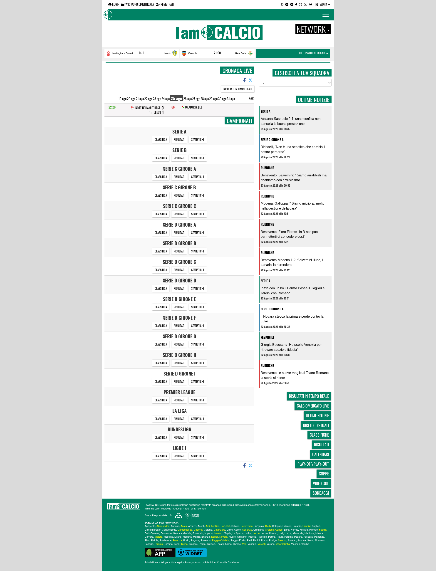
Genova (177, 533)
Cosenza (247, 529)
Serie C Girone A (272, 139)
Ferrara (304, 529)
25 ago (176, 98)
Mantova (309, 533)
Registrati (167, 4)
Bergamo (259, 526)
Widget (164, 562)
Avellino (215, 526)
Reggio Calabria (220, 540)
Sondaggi (321, 493)
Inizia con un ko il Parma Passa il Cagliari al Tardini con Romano (293, 290)
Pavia (280, 536)
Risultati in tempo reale (237, 89)
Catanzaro (219, 529)
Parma (271, 536)
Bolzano (286, 526)
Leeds (167, 53)
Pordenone (165, 540)
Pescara (308, 536)
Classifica (161, 139)
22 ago (148, 98)
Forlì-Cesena (152, 533)
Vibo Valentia (283, 544)
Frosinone (166, 533)
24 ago (165, 98)
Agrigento (150, 526)
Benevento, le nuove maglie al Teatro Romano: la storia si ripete (295, 375)
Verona (271, 544)
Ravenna (206, 540)
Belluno (235, 526)
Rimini (256, 540)
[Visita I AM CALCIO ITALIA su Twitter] (305, 4)
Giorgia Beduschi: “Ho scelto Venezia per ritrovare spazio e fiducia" (291, 347)
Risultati (179, 139)
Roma (264, 540)
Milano (177, 536)
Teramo (168, 544)
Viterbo (305, 544)
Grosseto (198, 533)
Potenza (177, 540)
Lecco (264, 533)
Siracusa (320, 540)
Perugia (288, 536)
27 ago (196, 98)
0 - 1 (141, 53)
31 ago (231, 98)
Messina (168, 536)
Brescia (297, 526)
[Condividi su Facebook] (244, 80)
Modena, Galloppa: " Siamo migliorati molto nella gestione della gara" (292, 205)
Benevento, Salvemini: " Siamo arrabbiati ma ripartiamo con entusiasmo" (294, 177)
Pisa (147, 540)
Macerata (298, 533)
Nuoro (232, 536)
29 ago (213, 98)
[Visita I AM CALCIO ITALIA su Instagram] (300, 4)
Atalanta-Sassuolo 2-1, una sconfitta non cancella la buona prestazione (290, 121)
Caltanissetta (169, 529)
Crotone (269, 529)
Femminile (267, 337)
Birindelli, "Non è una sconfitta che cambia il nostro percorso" (293, 149)
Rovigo (273, 540)
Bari (223, 526)
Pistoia (154, 540)
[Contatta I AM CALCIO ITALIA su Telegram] (286, 4)
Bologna (276, 526)
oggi (251, 98)
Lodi (281, 533)
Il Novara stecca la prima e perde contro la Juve (292, 318)
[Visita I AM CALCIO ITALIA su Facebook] (296, 4)
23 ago (157, 98)
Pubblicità (209, 562)
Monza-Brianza (201, 536)
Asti (208, 526)
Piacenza (319, 536)
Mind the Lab (152, 508)
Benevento (247, 526)
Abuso (198, 562)
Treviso (211, 544)
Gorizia (187, 533)
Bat (228, 526)
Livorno (273, 533)
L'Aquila (227, 533)
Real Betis (240, 53)
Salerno (282, 540)
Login (115, 4)
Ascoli (201, 526)
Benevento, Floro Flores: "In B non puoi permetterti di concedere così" (289, 234)
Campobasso (185, 529)
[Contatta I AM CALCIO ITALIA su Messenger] (291, 4)
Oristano (242, 536)
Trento (202, 544)
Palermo (262, 536)
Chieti (230, 529)
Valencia (192, 53)
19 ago (122, 98)
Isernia (217, 533)
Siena (310, 540)
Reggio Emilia (238, 540)
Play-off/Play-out (313, 464)
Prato (186, 540)
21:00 (217, 53)
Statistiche (197, 139)
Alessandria (162, 526)
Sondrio (149, 544)
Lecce (256, 533)
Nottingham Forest (122, 53)
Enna (287, 529)
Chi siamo (233, 562)
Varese (237, 544)
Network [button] (321, 4)
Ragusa (195, 540)
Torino (184, 544)
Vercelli (261, 544)
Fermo (294, 529)
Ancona (175, 526)
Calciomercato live (313, 406)
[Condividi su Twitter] (251, 80)
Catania (208, 529)
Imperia (208, 533)
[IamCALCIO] (123, 506)
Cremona (258, 529)
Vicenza (295, 544)
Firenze (313, 529)
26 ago (187, 98)
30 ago (222, 98)
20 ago (131, 98)
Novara (223, 536)
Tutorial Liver (152, 562)
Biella (268, 526)
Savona (301, 540)
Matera (158, 536)
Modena (187, 536)
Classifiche (319, 435)
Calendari (320, 454)
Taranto (158, 544)
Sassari (292, 540)
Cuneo (278, 529)
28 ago (205, 98)
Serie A (265, 111)
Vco (244, 544)
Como (237, 529)
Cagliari (316, 526)
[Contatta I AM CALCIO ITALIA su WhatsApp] (282, 4)
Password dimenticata (139, 4)
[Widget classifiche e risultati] (191, 552)
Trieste (220, 544)
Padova (252, 536)
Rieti (249, 540)
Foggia (323, 529)
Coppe (324, 474)
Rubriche (267, 167)
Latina (248, 533)
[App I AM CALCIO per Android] (310, 4)
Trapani (193, 544)
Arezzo (192, 526)
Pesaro (298, 536)
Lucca (288, 533)
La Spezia (238, 533)
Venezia (252, 544)
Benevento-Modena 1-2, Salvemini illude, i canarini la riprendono (292, 262)
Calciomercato (153, 529)
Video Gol (321, 483)
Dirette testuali (316, 425)
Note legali (176, 562)
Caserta (198, 529)
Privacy (188, 562)
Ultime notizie (317, 415)
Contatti (221, 562)
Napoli (214, 536)
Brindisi (306, 526)
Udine (228, 544)
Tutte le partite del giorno (311, 53)
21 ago (140, 98)
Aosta (184, 526)
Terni (176, 544)
